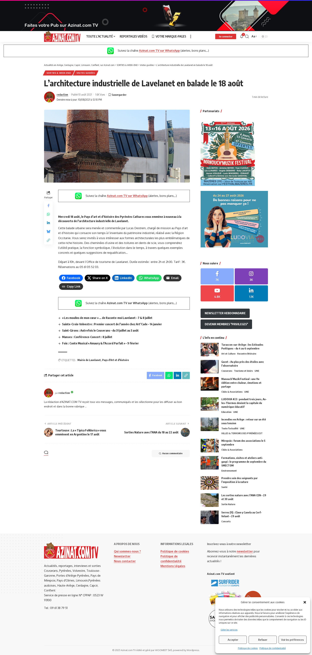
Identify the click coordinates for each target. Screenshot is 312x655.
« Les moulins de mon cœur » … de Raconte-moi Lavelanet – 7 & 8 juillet (107, 318)
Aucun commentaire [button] (172, 453)
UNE (257, 370)
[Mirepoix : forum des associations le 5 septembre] (210, 445)
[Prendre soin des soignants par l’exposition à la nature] (210, 483)
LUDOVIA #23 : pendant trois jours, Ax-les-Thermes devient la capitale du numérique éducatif (244, 403)
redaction (62, 94)
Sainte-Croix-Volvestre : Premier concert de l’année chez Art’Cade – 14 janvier (112, 324)
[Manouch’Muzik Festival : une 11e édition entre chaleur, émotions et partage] (210, 384)
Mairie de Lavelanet (89, 360)
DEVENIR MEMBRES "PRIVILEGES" (226, 324)
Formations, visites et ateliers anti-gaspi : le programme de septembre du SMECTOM (243, 461)
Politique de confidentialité (272, 648)
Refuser (262, 639)
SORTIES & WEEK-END (59, 73)
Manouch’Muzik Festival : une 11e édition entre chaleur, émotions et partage (241, 382)
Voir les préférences (292, 639)
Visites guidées (86, 73)
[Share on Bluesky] (48, 231)
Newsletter (122, 556)
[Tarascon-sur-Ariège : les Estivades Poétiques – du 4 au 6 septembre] (210, 349)
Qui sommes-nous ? (127, 551)
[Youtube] (217, 293)
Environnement (229, 470)
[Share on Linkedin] (48, 222)
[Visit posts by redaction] (49, 97)
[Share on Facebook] (48, 205)
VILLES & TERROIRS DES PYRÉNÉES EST (242, 433)
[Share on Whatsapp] (48, 214)
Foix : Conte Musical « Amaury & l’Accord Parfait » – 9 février (100, 343)
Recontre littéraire (246, 353)
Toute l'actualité (229, 428)
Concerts (226, 521)
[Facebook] (217, 276)
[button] (305, 602)
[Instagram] (251, 276)
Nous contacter (125, 561)
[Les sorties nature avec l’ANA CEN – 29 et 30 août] (210, 500)
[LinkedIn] (251, 293)
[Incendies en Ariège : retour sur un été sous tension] (210, 424)
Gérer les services (229, 629)
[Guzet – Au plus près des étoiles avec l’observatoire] (210, 366)
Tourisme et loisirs (243, 370)
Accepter (233, 639)
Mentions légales (173, 566)
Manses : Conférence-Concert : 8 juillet (87, 337)
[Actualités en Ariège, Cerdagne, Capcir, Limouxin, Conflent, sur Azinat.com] (62, 36)
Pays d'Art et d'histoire (115, 360)
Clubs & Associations (231, 391)
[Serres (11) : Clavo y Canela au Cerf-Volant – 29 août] (210, 517)
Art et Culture (228, 353)
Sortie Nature (228, 504)
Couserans (226, 370)
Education (226, 411)
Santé (224, 487)
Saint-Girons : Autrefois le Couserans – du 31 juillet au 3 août (100, 330)
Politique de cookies (248, 648)
